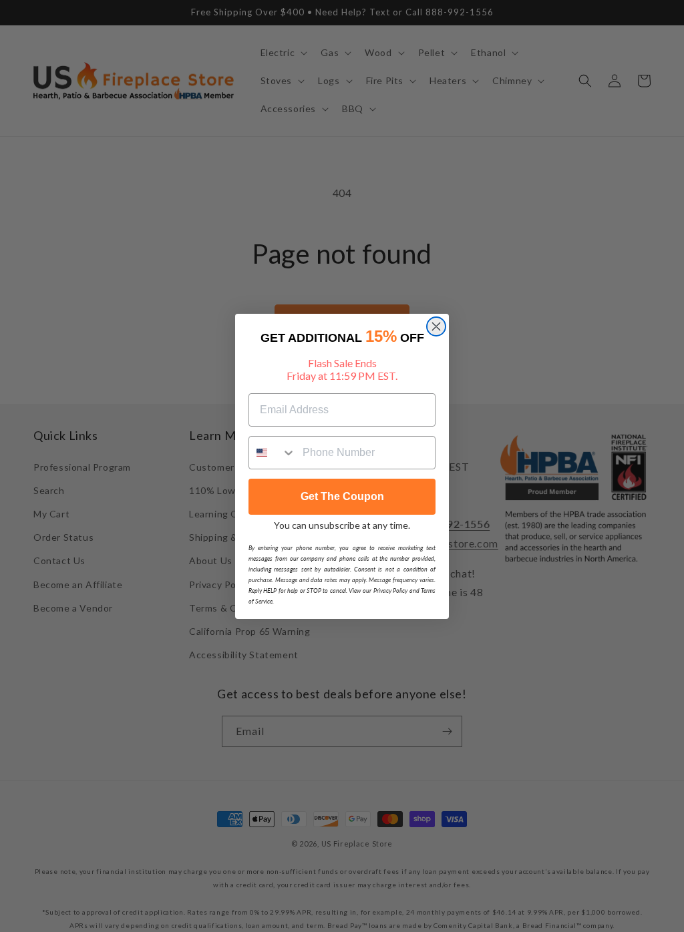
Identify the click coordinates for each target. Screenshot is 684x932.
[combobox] (272, 453)
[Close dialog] (436, 326)
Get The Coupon (342, 496)
